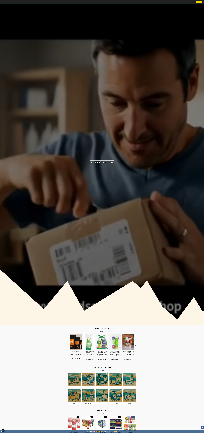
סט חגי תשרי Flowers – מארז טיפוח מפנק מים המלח (128, 352)
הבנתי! (199, 1)
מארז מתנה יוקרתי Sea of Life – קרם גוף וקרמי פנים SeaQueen (102, 352)
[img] (128, 342)
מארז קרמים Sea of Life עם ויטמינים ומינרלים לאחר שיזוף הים (115, 352)
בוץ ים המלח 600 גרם (75, 351)
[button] (202, 427)
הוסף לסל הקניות (127, 359)
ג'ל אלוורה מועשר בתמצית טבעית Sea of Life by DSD (89, 352)
